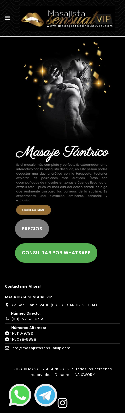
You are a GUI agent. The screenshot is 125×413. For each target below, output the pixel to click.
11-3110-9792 (21, 333)
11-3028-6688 (23, 339)
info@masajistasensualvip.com (40, 348)
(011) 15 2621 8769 (28, 319)
